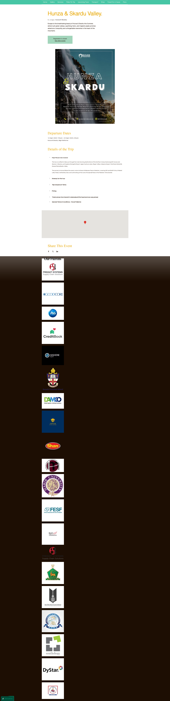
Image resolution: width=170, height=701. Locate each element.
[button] (85, 157)
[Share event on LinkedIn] (57, 251)
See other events (60, 41)
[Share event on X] (53, 251)
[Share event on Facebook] (48, 251)
